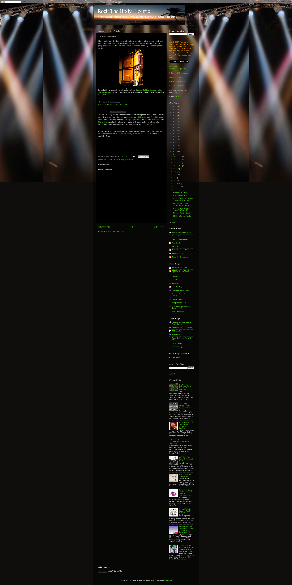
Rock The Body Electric (124, 10)
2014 (174, 142)
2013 (174, 145)
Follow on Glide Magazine (178, 73)
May (175, 178)
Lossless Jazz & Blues (180, 290)
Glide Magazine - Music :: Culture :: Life (182, 307)
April (175, 181)
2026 (174, 106)
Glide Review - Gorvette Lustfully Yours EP (181, 209)
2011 (174, 151)
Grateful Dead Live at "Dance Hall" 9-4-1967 (114, 104)
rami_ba (153, 580)
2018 (174, 130)
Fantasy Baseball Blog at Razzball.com (181, 323)
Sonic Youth (122, 134)
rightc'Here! (136, 119)
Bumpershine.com (179, 303)
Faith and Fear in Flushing (182, 327)
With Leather (177, 331)
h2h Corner (176, 334)
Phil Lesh (141, 117)
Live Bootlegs (177, 287)
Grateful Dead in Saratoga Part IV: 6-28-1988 (186, 511)
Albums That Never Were (181, 232)
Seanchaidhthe (178, 253)
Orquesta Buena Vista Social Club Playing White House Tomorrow (180, 441)
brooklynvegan (178, 280)
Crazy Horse (132, 134)
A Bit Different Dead (180, 195)
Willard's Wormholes (180, 239)
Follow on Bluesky (175, 77)
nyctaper (175, 283)
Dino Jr (146, 134)
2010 (174, 154)
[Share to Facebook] (146, 156)
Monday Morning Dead (181, 213)
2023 (174, 115)
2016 (174, 136)
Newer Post (104, 227)
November (178, 160)
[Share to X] (143, 156)
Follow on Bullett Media (177, 81)
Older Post (159, 227)
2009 (174, 222)
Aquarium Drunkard (179, 267)
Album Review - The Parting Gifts (186, 425)
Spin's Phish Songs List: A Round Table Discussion (186, 491)
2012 (174, 148)
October (177, 163)
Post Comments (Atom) (116, 231)
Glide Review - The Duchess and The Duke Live (183, 199)
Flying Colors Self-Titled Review (185, 475)
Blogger (169, 580)
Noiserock (130, 160)
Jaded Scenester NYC (180, 250)
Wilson (177, 97)
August (176, 169)
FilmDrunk (176, 357)
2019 (174, 127)
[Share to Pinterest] (148, 156)
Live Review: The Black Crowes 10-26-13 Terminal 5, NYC (186, 547)
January (177, 190)
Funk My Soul (177, 276)
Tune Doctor (176, 243)
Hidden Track (177, 299)
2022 (174, 118)
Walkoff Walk (177, 343)
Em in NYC (176, 246)
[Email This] (139, 156)
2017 (174, 133)
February (177, 187)
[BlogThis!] (141, 156)
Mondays (122, 160)
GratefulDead (113, 160)
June (176, 175)
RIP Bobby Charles (180, 192)
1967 (106, 160)
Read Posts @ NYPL (176, 86)
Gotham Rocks (177, 236)
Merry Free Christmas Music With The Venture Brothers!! (185, 387)
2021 (174, 121)
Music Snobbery (178, 311)
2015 (174, 139)
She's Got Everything (180, 257)
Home (132, 227)
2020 (174, 124)
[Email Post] (133, 156)
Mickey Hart (102, 122)
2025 (174, 109)
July (175, 172)
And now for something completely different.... (182, 204)
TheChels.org (177, 347)
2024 (174, 112)
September (178, 166)
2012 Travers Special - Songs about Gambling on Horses (186, 406)
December (178, 157)
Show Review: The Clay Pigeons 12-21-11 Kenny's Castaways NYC (186, 529)
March (176, 184)
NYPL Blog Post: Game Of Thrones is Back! (186, 459)
